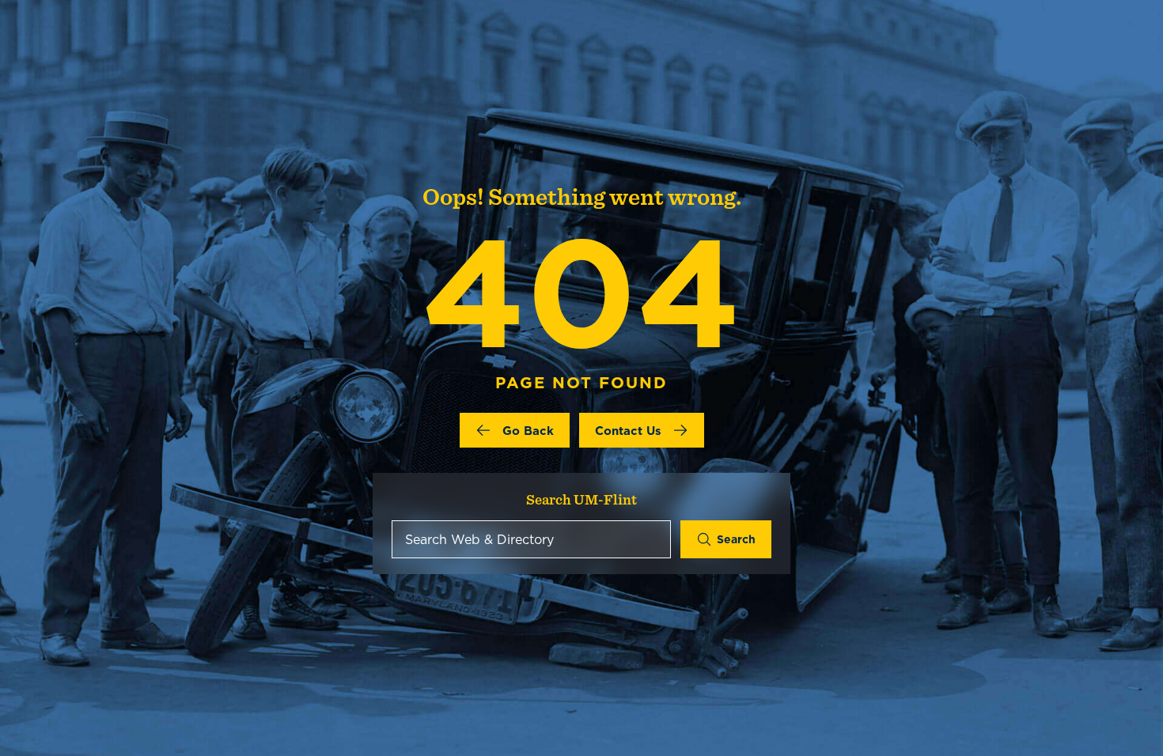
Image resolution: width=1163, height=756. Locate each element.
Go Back (528, 430)
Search (736, 539)
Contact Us (628, 430)
